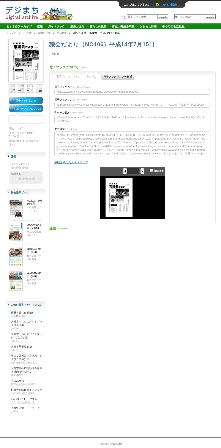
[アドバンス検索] (170, 17)
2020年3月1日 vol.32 (24, 398)
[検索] (162, 17)
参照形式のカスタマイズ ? (71, 162)
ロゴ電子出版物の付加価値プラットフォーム (55, 12)
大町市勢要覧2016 (22, 346)
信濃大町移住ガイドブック (26, 389)
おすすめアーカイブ (19, 26)
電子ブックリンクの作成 (118, 76)
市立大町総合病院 (123, 26)
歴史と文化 (77, 26)
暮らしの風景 (98, 26)
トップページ (14, 33)
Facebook (12, 119)
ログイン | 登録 (169, 4)
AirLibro (117, 443)
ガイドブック (56, 26)
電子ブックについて (67, 76)
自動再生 (158, 170)
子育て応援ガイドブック (25, 408)
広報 (40, 26)
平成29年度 (17, 380)
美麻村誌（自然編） (22, 312)
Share (39, 119)
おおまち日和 (148, 26)
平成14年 (62, 33)
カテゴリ (91, 76)
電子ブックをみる (26, 100)
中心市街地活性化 (173, 26)
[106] (12, 88)
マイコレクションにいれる (25, 108)
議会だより (44, 33)
